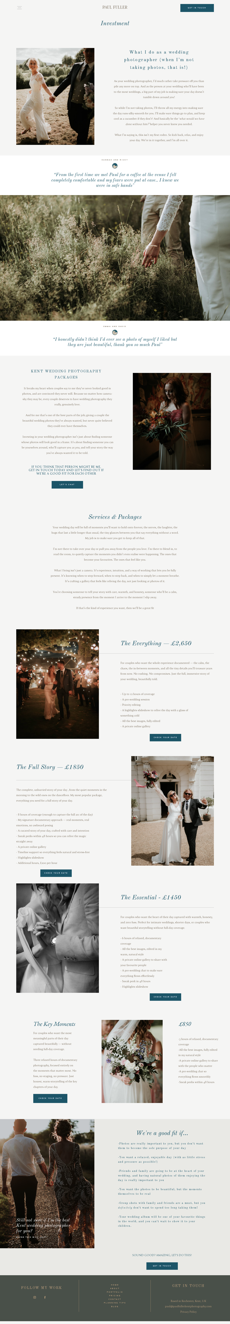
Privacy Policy (188, 1311)
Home (115, 1285)
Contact (114, 1299)
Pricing (115, 1296)
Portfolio (115, 1292)
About (115, 1289)
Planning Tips (115, 1303)
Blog (115, 1307)
